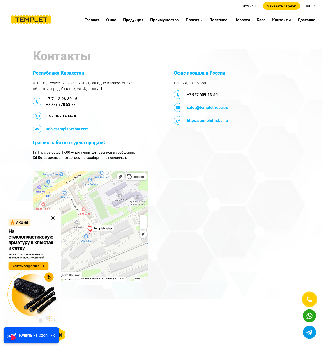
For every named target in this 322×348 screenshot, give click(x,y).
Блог (261, 20)
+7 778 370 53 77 (61, 104)
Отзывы (249, 6)
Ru (308, 6)
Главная (92, 20)
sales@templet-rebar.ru (207, 107)
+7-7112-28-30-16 (61, 98)
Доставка (306, 20)
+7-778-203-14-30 (61, 116)
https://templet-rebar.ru (207, 120)
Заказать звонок (281, 6)
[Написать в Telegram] (309, 332)
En (313, 6)
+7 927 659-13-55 (202, 94)
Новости (242, 20)
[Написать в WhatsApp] (309, 315)
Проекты (194, 20)
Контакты (281, 20)
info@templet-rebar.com (67, 129)
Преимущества (164, 20)
